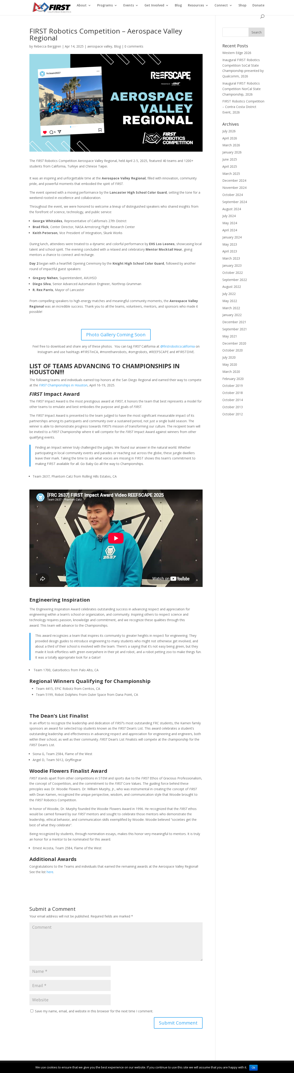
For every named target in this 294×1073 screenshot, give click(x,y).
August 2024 (231, 209)
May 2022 (229, 301)
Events (128, 5)
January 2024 (232, 237)
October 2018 (232, 393)
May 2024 (229, 223)
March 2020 (231, 371)
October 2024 (232, 195)
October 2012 (232, 414)
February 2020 (233, 379)
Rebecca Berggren (47, 46)
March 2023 (231, 258)
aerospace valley (99, 46)
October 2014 (232, 400)
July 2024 (229, 216)
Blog (178, 5)
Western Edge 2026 (236, 53)
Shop (242, 5)
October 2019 (232, 385)
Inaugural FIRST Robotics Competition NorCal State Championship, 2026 (241, 88)
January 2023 (232, 265)
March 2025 (231, 173)
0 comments (133, 46)
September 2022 (234, 279)
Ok (253, 1067)
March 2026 (231, 145)
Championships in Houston (63, 385)
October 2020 (232, 350)
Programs (105, 5)
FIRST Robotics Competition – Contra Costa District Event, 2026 (243, 106)
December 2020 (234, 343)
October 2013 (232, 407)
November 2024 (234, 187)
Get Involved (154, 5)
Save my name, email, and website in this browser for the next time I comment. (94, 1011)
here (50, 872)
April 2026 (229, 138)
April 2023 (229, 251)
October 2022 (232, 272)
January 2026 (232, 152)
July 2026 (229, 131)
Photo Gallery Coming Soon (116, 334)
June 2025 (229, 159)
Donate (258, 5)
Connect (221, 5)
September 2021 (234, 329)
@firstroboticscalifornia (177, 346)
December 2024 (234, 180)
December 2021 (234, 322)
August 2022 (231, 286)
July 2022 (229, 294)
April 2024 (229, 230)
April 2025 (229, 166)
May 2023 (229, 244)
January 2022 (232, 315)
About (82, 5)
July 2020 (229, 357)
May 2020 (229, 364)
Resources (196, 5)
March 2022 (231, 308)
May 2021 (229, 336)
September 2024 (234, 202)
